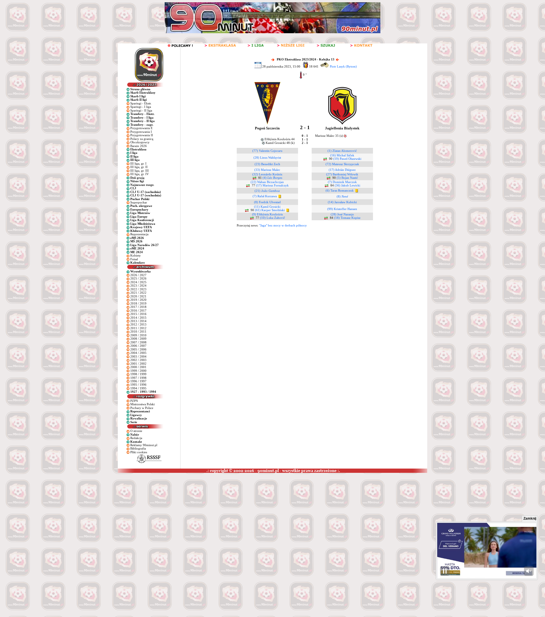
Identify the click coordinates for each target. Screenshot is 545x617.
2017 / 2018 (138, 306)
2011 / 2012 (138, 328)
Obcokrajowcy (140, 142)
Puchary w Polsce (141, 408)
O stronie (136, 431)
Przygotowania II (141, 135)
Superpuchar (138, 202)
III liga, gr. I (138, 163)
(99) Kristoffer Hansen (342, 209)
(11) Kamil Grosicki (267, 206)
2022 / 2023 (138, 289)
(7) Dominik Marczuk (342, 182)
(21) (267, 190)
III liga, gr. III (139, 170)
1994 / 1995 (138, 388)
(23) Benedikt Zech (267, 164)
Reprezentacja (139, 234)
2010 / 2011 (138, 331)
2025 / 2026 (138, 278)
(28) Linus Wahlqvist (267, 157)
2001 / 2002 (138, 363)
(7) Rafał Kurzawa (265, 196)
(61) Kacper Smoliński (270, 210)
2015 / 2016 (138, 314)
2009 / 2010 (138, 335)
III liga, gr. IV (139, 174)
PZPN (134, 400)
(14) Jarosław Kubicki (342, 202)
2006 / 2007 (138, 345)
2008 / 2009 (138, 338)
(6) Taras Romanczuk (340, 190)
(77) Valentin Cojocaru (267, 150)
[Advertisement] (108, 515)
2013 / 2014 (138, 321)
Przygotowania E (141, 128)
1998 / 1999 (138, 374)
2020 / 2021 (138, 296)
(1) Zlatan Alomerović (342, 150)
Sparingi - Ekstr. (141, 103)
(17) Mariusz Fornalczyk (272, 185)
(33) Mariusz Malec (267, 169)
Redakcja (136, 438)
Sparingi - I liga (140, 106)
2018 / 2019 (138, 303)
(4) (272, 177)
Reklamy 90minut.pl (143, 445)
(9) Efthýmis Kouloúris (267, 214)
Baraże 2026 (138, 146)
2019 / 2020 (138, 299)
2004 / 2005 (138, 352)
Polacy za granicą (141, 138)
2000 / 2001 (138, 367)
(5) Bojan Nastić (347, 177)
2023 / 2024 (138, 285)
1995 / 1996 (138, 384)
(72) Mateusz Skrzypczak (342, 164)
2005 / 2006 (138, 349)
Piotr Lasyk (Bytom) (343, 66)
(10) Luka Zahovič (272, 217)
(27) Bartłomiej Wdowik (342, 174)
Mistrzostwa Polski (142, 404)
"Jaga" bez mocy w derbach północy (283, 225)
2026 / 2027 (138, 275)
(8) (342, 196)
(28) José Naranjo (342, 214)
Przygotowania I (141, 131)
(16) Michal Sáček (342, 155)
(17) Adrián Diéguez (342, 169)
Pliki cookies (138, 452)
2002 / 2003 (138, 360)
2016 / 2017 (138, 310)
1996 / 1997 (138, 381)
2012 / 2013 (138, 324)
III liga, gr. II (139, 167)
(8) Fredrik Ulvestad (267, 202)
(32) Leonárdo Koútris (267, 174)
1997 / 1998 (138, 377)
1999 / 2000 (138, 370)
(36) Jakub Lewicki (347, 185)
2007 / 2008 (138, 342)
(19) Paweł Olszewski (347, 158)
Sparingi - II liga (141, 110)
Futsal (134, 259)
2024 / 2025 (138, 282)
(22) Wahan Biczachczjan (267, 182)
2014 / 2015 (138, 317)
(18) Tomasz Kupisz (347, 217)
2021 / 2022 (138, 292)
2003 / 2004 (138, 356)
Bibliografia (138, 448)
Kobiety (135, 255)
